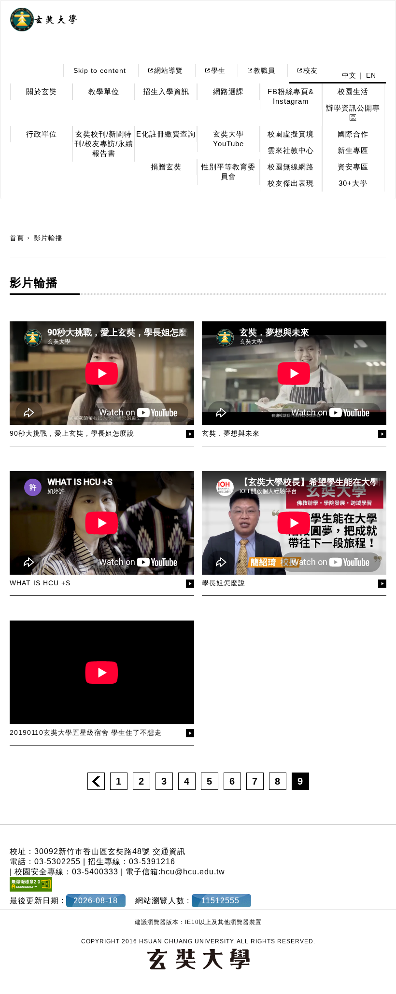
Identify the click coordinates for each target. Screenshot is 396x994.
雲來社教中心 (291, 150)
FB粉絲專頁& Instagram (291, 96)
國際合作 (353, 134)
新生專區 (353, 150)
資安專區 (353, 167)
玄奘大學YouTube (228, 139)
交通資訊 (169, 851)
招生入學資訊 (166, 91)
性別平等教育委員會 (228, 171)
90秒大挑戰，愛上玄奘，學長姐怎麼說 (72, 433)
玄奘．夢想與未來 (231, 433)
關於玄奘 (41, 91)
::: (47, 70)
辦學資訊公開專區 (353, 113)
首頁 (17, 238)
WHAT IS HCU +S (40, 583)
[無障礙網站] (31, 889)
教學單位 (103, 91)
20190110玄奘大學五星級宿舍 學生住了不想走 (86, 732)
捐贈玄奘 (166, 167)
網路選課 (228, 91)
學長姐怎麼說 (223, 583)
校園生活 (353, 91)
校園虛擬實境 (291, 134)
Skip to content (99, 70)
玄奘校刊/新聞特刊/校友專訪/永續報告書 (103, 143)
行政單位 (41, 134)
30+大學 (353, 183)
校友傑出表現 (291, 183)
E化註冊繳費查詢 (166, 134)
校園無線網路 (291, 167)
